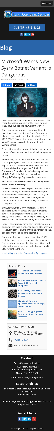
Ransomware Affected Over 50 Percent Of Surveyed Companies (31, 283)
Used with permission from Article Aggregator (24, 253)
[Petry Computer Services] (27, 14)
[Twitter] (25, 34)
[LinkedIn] (29, 34)
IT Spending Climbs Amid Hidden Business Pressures (30, 272)
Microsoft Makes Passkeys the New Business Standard (27, 390)
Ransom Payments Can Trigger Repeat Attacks (27, 401)
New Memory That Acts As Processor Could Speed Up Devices (30, 293)
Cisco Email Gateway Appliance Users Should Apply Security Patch (31, 304)
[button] (46, 3)
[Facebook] (21, 34)
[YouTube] (32, 34)
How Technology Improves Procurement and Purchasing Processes (31, 314)
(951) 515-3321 (30, 27)
